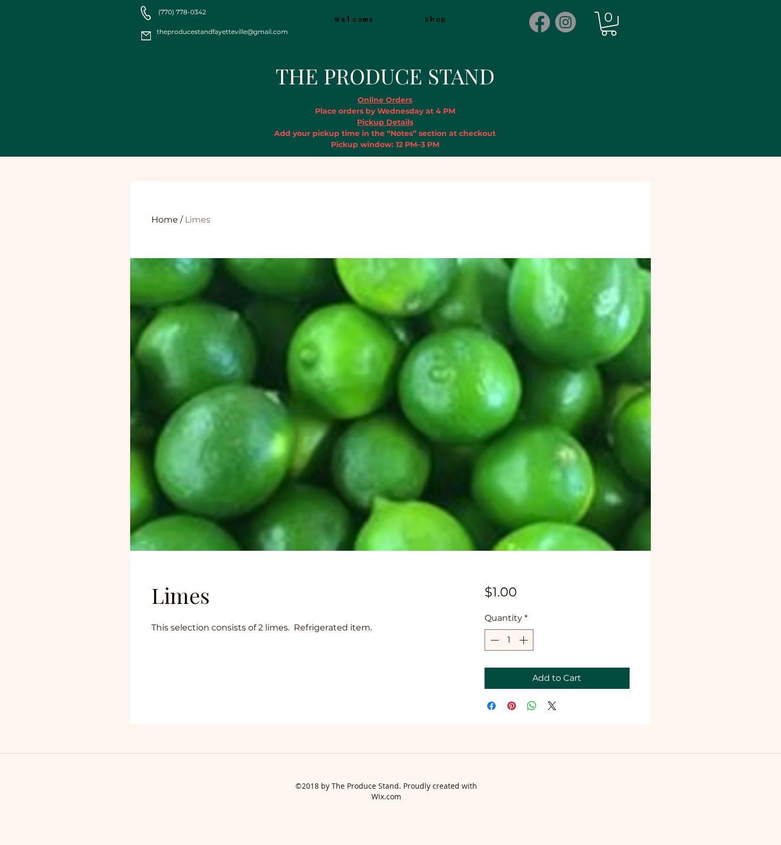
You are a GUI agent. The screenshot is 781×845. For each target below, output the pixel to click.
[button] (609, 24)
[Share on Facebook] (491, 705)
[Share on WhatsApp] (531, 705)
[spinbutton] (509, 640)
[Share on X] (552, 705)
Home (164, 220)
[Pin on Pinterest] (511, 705)
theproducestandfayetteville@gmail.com (222, 32)
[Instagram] (565, 22)
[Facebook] (539, 22)
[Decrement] (493, 640)
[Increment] (524, 640)
